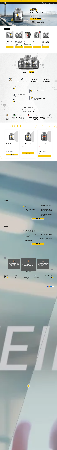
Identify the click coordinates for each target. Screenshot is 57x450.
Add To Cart (38, 218)
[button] (1, 3)
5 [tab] (29, 271)
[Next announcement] (55, 1)
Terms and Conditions (27, 277)
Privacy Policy (26, 281)
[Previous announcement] (1, 1)
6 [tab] (30, 271)
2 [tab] (27, 271)
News (15, 278)
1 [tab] (26, 271)
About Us (15, 277)
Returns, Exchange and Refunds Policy (27, 279)
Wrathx (6, 225)
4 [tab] (28, 271)
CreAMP (6, 200)
